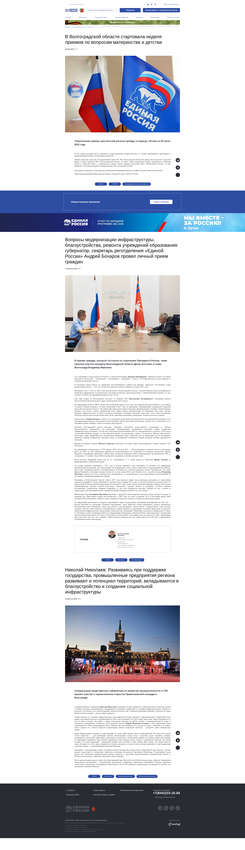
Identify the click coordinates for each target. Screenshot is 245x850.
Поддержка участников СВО (122, 22)
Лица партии (83, 17)
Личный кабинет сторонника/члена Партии (161, 10)
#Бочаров (121, 560)
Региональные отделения (131, 790)
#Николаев (108, 776)
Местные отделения (121, 17)
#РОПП (114, 184)
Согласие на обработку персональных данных (81, 831)
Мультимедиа (155, 17)
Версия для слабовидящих (170, 4)
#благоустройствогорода (147, 776)
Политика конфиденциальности (76, 827)
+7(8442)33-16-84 (166, 793)
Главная (67, 27)
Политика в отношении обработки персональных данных (85, 829)
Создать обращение (161, 202)
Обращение (130, 10)
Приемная (139, 17)
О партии (68, 17)
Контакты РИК (73, 795)
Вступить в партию (173, 17)
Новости (90, 27)
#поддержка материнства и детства (136, 184)
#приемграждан (136, 560)
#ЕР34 (101, 184)
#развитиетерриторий (125, 776)
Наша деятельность (101, 17)
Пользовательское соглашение (76, 825)
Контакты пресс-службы (104, 795)
